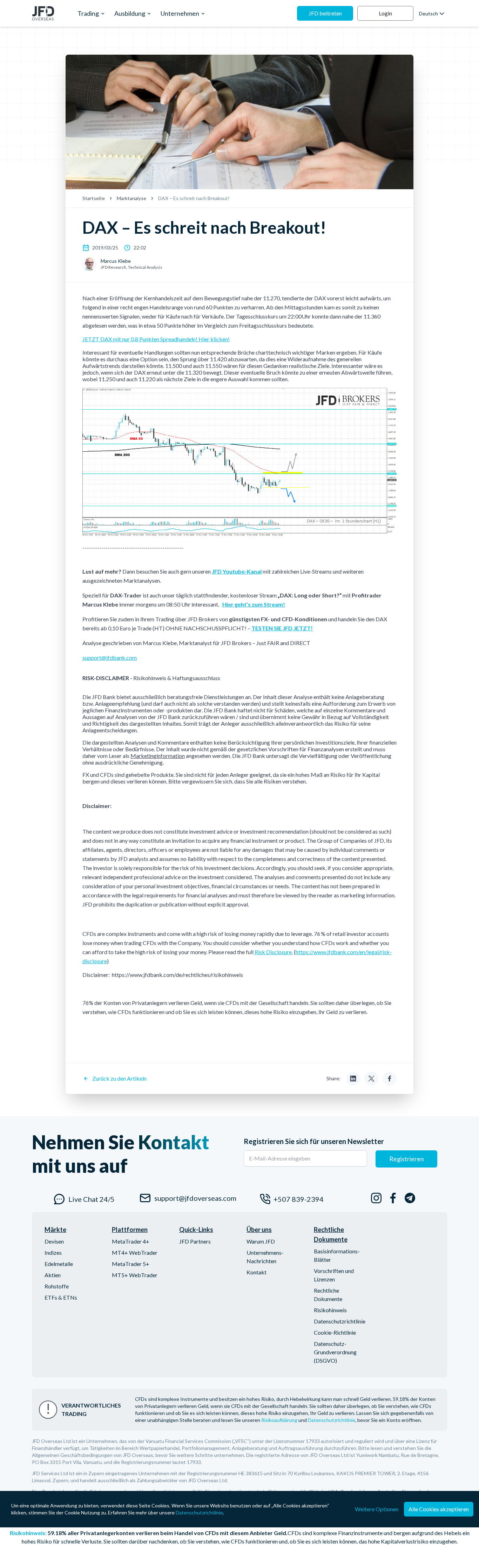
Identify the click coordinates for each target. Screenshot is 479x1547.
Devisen (54, 1241)
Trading (88, 13)
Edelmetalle (59, 1263)
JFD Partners (195, 1241)
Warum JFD (261, 1241)
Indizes (53, 1252)
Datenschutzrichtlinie (339, 1321)
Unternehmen (180, 13)
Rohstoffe (57, 1286)
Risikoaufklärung (279, 1420)
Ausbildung (129, 13)
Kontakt (257, 1272)
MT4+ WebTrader (134, 1252)
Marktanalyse (131, 198)
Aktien (53, 1275)
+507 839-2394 (299, 1199)
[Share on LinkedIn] (353, 1079)
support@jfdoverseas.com (194, 1198)
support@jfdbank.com (109, 657)
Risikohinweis (330, 1310)
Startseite (93, 198)
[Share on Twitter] (371, 1079)
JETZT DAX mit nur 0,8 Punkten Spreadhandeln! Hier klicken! (156, 339)
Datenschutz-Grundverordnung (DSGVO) (335, 1352)
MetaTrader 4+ (130, 1241)
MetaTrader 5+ (130, 1263)
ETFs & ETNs (61, 1297)
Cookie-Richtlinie (335, 1332)
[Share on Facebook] (390, 1079)
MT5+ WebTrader (134, 1275)
